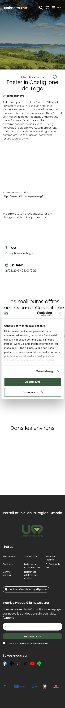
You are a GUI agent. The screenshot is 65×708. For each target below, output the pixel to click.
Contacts (8, 564)
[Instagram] (18, 663)
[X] (12, 663)
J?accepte (28, 643)
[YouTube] (32, 663)
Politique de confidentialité (32, 566)
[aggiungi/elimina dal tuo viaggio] (24, 440)
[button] (59, 7)
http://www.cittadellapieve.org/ (23, 196)
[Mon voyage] (47, 7)
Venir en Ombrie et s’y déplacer (28, 589)
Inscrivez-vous (32, 636)
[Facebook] (5, 663)
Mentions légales (50, 558)
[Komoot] (39, 663)
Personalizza (30, 392)
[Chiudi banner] (60, 313)
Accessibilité (30, 556)
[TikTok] (25, 663)
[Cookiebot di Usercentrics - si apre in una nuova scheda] (38, 313)
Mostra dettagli (45, 371)
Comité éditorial (7, 573)
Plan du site (9, 556)
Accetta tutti (32, 381)
